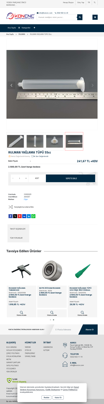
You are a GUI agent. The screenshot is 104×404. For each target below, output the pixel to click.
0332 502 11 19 (76, 356)
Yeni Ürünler (11, 371)
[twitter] (15, 216)
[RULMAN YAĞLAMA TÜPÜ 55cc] (52, 84)
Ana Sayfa (12, 28)
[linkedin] (29, 216)
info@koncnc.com (77, 365)
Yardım (28, 347)
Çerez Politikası (12, 353)
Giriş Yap (80, 2)
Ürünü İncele (21, 315)
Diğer (26, 199)
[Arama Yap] (79, 17)
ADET (37, 178)
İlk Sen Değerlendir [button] (40, 156)
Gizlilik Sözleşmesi (14, 350)
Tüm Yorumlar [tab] (16, 238)
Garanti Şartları (13, 362)
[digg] (24, 216)
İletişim (46, 350)
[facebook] (10, 216)
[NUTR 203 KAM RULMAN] (52, 270)
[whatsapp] (33, 216)
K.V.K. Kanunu (11, 347)
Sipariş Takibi (30, 356)
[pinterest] (20, 216)
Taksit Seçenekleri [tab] (17, 228)
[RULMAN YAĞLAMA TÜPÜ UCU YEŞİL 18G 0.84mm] (82, 270)
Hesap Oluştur (68, 2)
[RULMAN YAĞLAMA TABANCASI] (21, 270)
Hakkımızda (48, 347)
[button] (11, 85)
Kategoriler (25, 28)
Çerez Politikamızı (70, 390)
